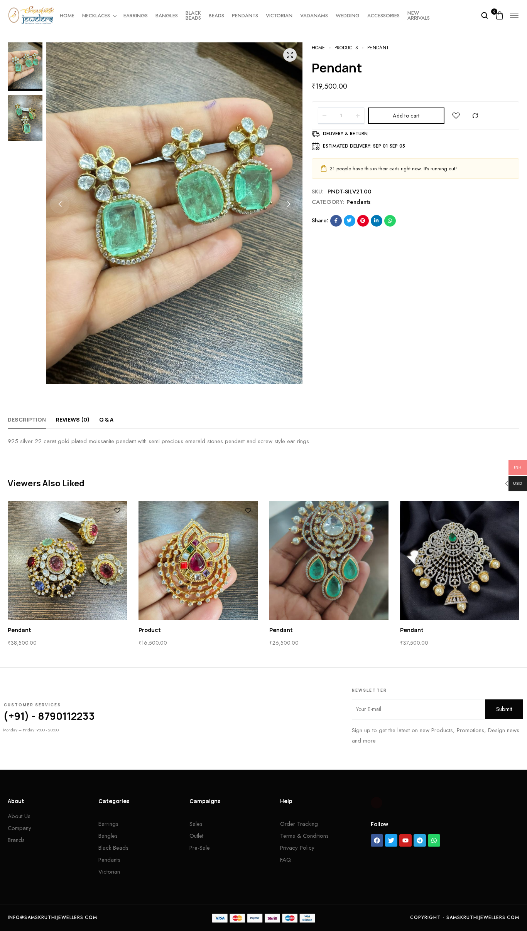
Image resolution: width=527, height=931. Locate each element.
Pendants (245, 15)
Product (150, 630)
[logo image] (31, 14)
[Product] (198, 560)
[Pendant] (67, 560)
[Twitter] (391, 840)
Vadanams (314, 15)
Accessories (383, 15)
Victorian (279, 15)
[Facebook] (377, 840)
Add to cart (406, 115)
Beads (216, 15)
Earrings (135, 15)
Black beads (193, 15)
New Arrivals (418, 15)
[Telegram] (420, 840)
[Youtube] (405, 840)
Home (67, 15)
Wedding (348, 15)
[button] (59, 203)
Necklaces (96, 15)
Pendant (19, 630)
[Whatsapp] (434, 840)
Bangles (166, 15)
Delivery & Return (345, 133)
